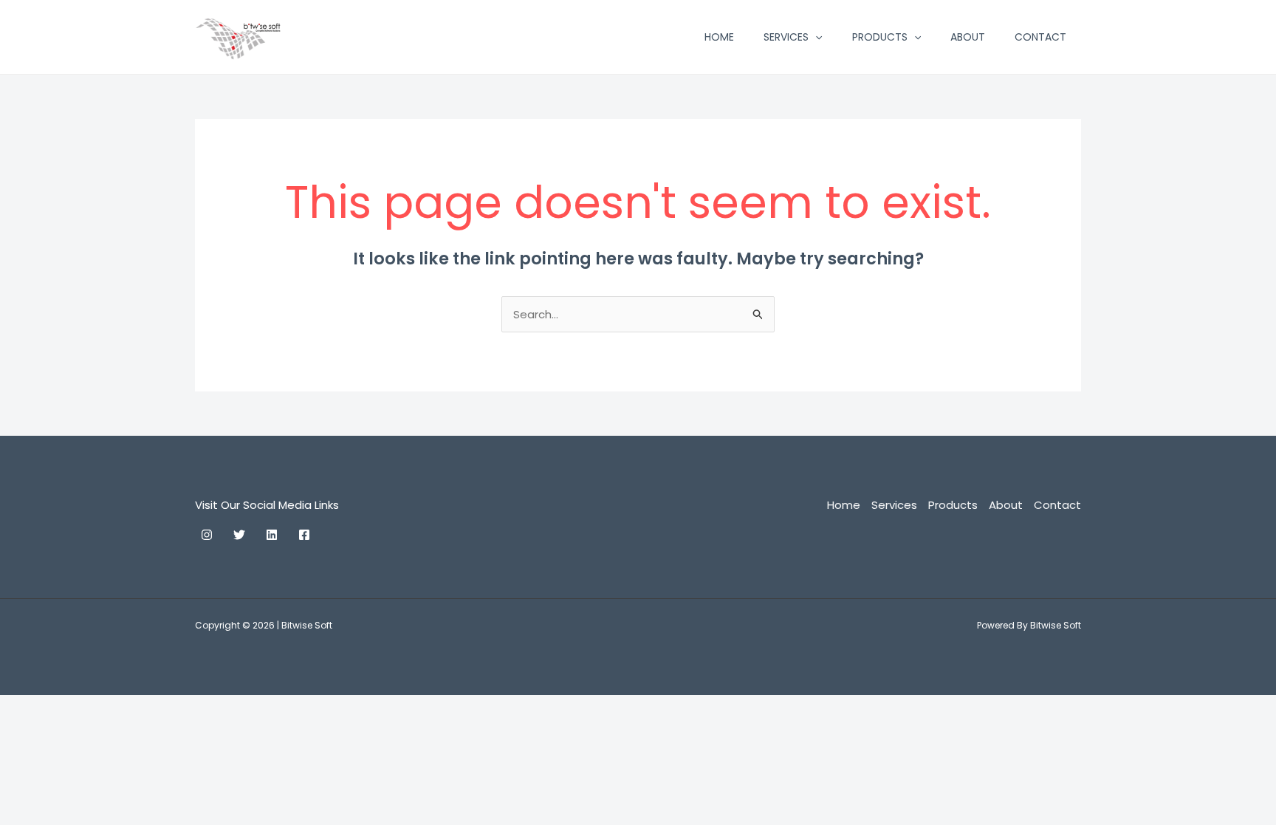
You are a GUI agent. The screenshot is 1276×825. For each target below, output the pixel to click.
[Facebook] (304, 535)
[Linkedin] (272, 535)
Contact (1040, 37)
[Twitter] (239, 535)
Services (786, 37)
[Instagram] (207, 535)
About (967, 37)
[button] (815, 37)
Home (719, 37)
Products (880, 37)
